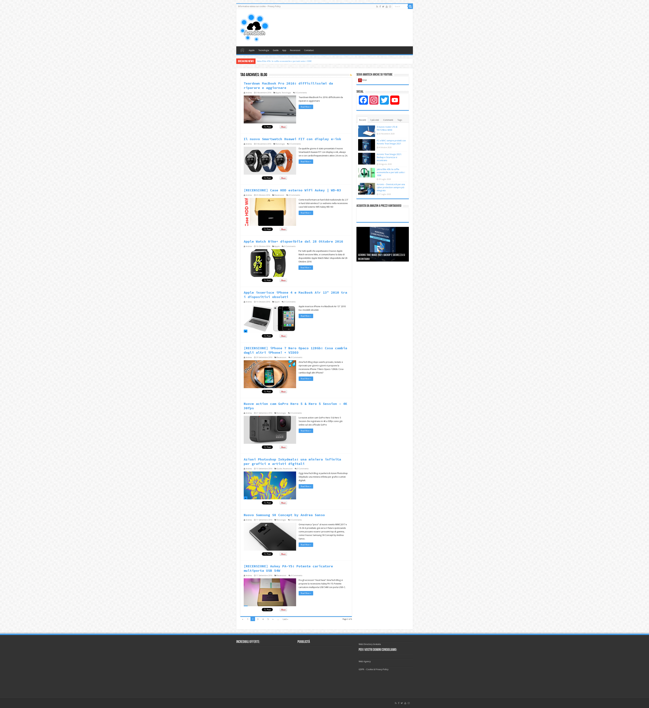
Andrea (249, 93)
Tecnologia (263, 50)
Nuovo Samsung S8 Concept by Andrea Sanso (284, 515)
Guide (276, 50)
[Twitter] (383, 7)
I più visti (374, 120)
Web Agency (365, 661)
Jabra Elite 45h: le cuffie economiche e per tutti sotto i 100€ (391, 172)
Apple (252, 50)
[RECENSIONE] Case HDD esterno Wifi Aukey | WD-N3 (292, 190)
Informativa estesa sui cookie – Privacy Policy (259, 6)
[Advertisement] (348, 20)
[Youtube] (386, 7)
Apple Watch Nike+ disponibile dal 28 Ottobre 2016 (293, 241)
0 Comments (301, 93)
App (284, 50)
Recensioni (295, 50)
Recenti (362, 120)
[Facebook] (380, 7)
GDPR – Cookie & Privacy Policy (373, 669)
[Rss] (377, 7)
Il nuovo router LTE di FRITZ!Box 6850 (275, 61)
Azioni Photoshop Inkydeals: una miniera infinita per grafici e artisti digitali (292, 461)
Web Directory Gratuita (370, 644)
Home (242, 49)
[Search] (410, 6)
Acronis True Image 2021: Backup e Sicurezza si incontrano (389, 157)
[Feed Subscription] (351, 75)
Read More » (306, 107)
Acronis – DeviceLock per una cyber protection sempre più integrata (391, 187)
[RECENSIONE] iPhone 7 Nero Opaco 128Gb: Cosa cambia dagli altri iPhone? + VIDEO (295, 350)
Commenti (388, 120)
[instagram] (390, 7)
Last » (285, 619)
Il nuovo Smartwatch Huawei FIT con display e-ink (292, 139)
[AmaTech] (254, 27)
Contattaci (309, 50)
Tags (399, 120)
